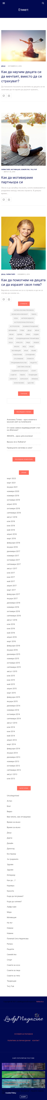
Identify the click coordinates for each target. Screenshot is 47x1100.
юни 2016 (11, 628)
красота (19, 342)
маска (16, 346)
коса (11, 342)
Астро (9, 801)
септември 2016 (14, 616)
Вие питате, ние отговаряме (19, 817)
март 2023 (11, 478)
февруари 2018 (13, 543)
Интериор (11, 875)
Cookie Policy (11, 1093)
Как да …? (11, 880)
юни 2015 (11, 680)
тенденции (32, 375)
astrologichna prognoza (24, 310)
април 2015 (12, 688)
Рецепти (10, 949)
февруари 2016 (13, 646)
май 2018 (11, 530)
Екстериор (11, 854)
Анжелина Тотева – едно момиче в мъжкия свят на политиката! (22, 420)
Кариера (10, 885)
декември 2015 (13, 654)
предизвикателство (19, 363)
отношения (30, 354)
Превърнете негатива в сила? (19, 448)
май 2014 (11, 736)
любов (36, 342)
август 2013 (12, 774)
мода (31, 346)
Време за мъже (13, 822)
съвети (13, 375)
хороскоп (24, 379)
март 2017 (11, 590)
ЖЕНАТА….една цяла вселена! (20, 436)
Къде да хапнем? (14, 901)
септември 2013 (14, 770)
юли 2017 (11, 573)
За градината (12, 859)
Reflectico (40, 1002)
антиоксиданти (27, 318)
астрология (14, 326)
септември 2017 (14, 564)
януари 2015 (12, 701)
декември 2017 (13, 551)
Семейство (25, 169)
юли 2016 (11, 624)
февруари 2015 (13, 697)
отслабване (18, 359)
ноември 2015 (13, 658)
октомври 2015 (13, 663)
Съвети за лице (13, 970)
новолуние (17, 354)
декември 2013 (13, 757)
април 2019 (12, 504)
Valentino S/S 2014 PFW (15, 1066)
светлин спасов (23, 367)
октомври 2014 (13, 714)
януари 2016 (12, 650)
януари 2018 (12, 547)
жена (37, 330)
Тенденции (11, 981)
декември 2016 (13, 603)
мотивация (16, 350)
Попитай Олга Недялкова (17, 938)
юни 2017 (11, 577)
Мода (9, 912)
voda (16, 318)
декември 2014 (13, 706)
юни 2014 (11, 731)
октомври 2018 (13, 508)
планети (30, 359)
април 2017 (12, 585)
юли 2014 (11, 727)
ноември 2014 (13, 710)
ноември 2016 (13, 607)
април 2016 (12, 637)
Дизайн (10, 843)
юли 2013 (11, 778)
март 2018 (11, 538)
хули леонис (19, 383)
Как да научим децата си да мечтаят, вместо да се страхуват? (21, 76)
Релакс (10, 944)
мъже (33, 350)
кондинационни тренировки (27, 338)
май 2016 (11, 633)
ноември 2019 (13, 495)
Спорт (9, 960)
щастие (31, 383)
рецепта (33, 363)
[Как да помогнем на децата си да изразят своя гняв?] (23, 243)
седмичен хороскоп (20, 371)
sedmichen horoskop (20, 314)
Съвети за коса (13, 965)
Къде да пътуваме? (15, 896)
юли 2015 (11, 676)
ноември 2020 (13, 491)
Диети (9, 838)
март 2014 (11, 744)
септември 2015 (14, 667)
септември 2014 (14, 718)
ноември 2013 (13, 761)
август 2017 (12, 568)
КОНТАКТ (35, 1040)
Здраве (10, 864)
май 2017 (11, 581)
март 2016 (11, 641)
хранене (35, 379)
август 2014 (12, 723)
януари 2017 (12, 598)
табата (22, 375)
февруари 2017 (13, 594)
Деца (3, 66)
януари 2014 (12, 753)
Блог (9, 806)
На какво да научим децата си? (19, 1074)
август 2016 (12, 620)
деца (29, 330)
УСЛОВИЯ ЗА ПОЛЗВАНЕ (23, 1034)
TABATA (33, 314)
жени (11, 334)
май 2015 (11, 684)
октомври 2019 (13, 500)
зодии (36, 334)
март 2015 (11, 693)
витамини (12, 330)
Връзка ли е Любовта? (16, 442)
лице (28, 342)
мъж (26, 350)
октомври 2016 (13, 611)
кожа (11, 338)
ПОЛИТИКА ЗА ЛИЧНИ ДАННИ (19, 1040)
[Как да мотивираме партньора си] (23, 139)
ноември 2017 (13, 555)
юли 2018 (11, 521)
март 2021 (11, 483)
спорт (33, 371)
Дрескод (11, 848)
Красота (10, 891)
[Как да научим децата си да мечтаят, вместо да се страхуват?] (23, 45)
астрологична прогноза (23, 322)
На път (9, 923)
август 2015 (12, 671)
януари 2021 (12, 487)
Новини (10, 928)
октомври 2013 (13, 766)
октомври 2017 (13, 560)
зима (28, 334)
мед (24, 346)
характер (13, 379)
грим (22, 330)
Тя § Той (33, 169)
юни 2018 (11, 525)
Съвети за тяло (13, 976)
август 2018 (12, 517)
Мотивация (15, 169)
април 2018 (12, 534)
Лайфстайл (5, 169)
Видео (9, 811)
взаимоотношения (30, 326)
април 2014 (12, 740)
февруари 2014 (13, 748)
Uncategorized (13, 795)
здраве (19, 334)
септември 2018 (14, 513)
